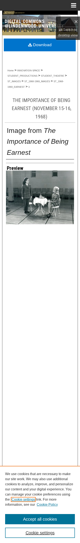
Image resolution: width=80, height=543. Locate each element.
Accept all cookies (40, 519)
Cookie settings (23, 499)
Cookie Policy (47, 504)
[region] (40, 504)
